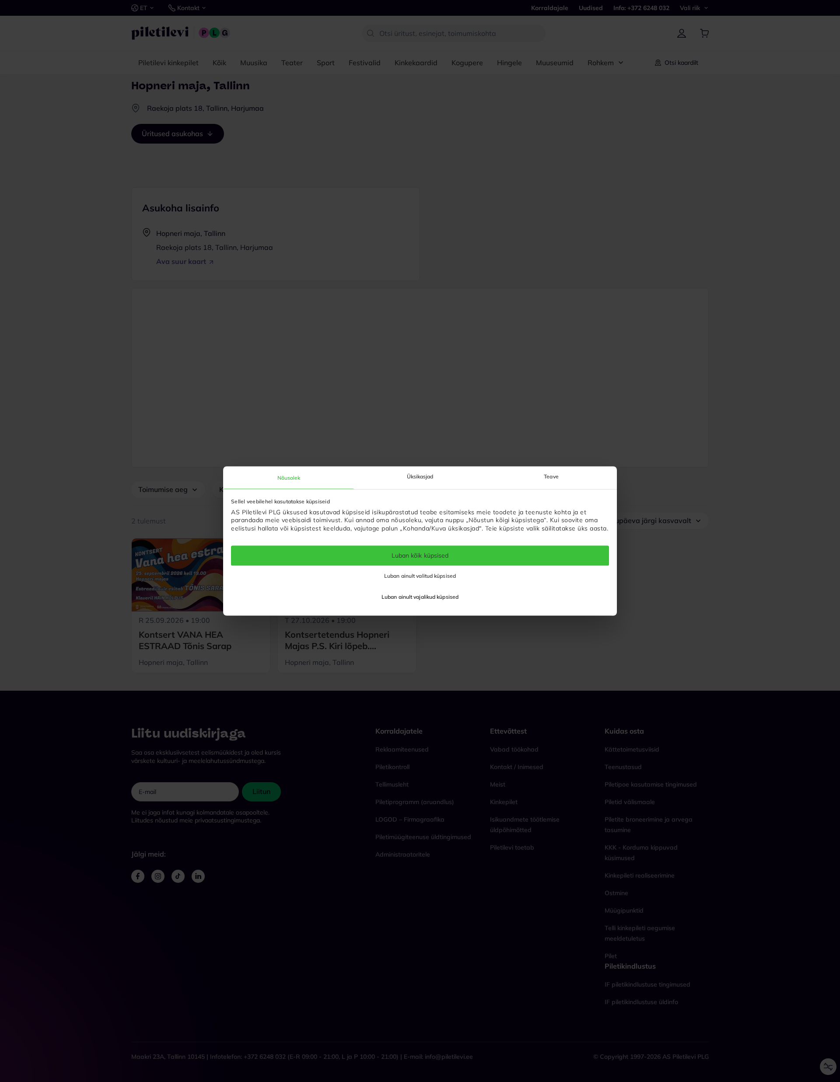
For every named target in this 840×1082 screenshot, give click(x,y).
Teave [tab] (551, 476)
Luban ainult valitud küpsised (420, 576)
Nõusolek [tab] (289, 477)
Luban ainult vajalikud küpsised (420, 597)
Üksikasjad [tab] (420, 476)
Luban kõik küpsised (420, 555)
